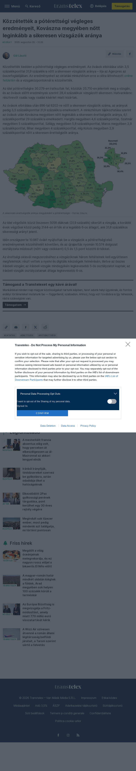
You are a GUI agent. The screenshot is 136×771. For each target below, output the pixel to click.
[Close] (129, 345)
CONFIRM (42, 413)
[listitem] (67, 393)
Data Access (68, 425)
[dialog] (68, 385)
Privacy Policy (88, 425)
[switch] (112, 401)
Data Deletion (48, 425)
